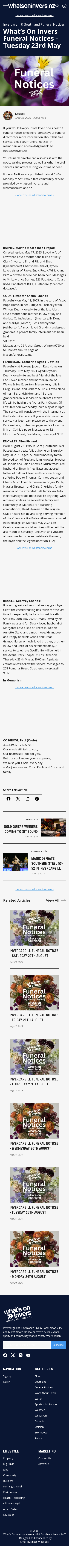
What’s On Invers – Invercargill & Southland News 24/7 (34, 1534)
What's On (41, 1415)
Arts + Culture (11, 1509)
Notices (20, 113)
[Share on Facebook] (8, 799)
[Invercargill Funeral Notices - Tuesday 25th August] (34, 1185)
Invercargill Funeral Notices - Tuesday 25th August (34, 1210)
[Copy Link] (37, 799)
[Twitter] (13, 1355)
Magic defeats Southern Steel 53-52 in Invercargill (47, 863)
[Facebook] (5, 1355)
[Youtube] (28, 1355)
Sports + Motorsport (47, 1404)
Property (8, 1458)
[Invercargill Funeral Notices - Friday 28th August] (34, 992)
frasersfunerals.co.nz (17, 355)
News (38, 1376)
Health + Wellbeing (14, 1498)
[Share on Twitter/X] (18, 799)
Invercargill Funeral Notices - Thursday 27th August (34, 1081)
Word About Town (45, 1393)
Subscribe (58, 1344)
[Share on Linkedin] (27, 799)
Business (8, 1481)
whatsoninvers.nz (31, 183)
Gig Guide (8, 1464)
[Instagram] (20, 1355)
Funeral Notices (44, 1387)
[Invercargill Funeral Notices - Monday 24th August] (34, 1249)
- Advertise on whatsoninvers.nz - (35, 15)
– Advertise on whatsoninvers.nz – (34, 195)
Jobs (5, 1469)
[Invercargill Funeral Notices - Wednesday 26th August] (34, 1121)
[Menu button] (5, 5)
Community (9, 1475)
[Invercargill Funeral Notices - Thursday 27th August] (34, 1057)
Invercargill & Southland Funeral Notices (34, 24)
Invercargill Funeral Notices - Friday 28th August (34, 1017)
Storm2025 (41, 1432)
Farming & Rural (12, 1486)
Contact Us (44, 1458)
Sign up (7, 1376)
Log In (6, 1382)
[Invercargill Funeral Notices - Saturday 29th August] (34, 928)
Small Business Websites (34, 1541)
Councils (39, 1421)
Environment (10, 1492)
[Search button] (57, 5)
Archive (39, 1438)
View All (52, 900)
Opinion (39, 1427)
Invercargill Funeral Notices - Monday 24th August (34, 1274)
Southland (40, 1382)
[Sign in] (64, 5)
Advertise (43, 1464)
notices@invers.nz (15, 151)
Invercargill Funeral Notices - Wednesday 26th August (34, 1146)
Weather (40, 1410)
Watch (38, 1398)
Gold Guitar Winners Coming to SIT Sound (21, 829)
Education (9, 1515)
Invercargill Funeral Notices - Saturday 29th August (34, 953)
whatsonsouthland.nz (17, 188)
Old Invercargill (11, 1503)
